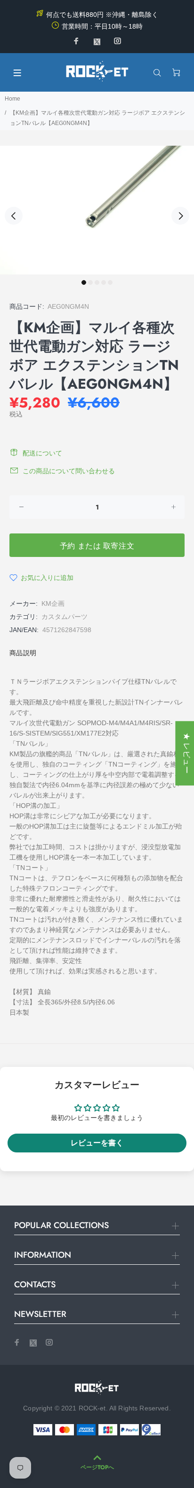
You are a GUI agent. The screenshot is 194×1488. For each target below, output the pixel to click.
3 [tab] (97, 282)
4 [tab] (103, 282)
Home (12, 98)
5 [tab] (110, 282)
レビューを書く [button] (97, 1143)
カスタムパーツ (64, 616)
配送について (42, 453)
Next (180, 216)
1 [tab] (83, 282)
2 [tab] (90, 282)
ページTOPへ (97, 1467)
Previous (14, 216)
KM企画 (53, 603)
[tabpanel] (97, 210)
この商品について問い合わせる (69, 471)
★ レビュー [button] (187, 753)
